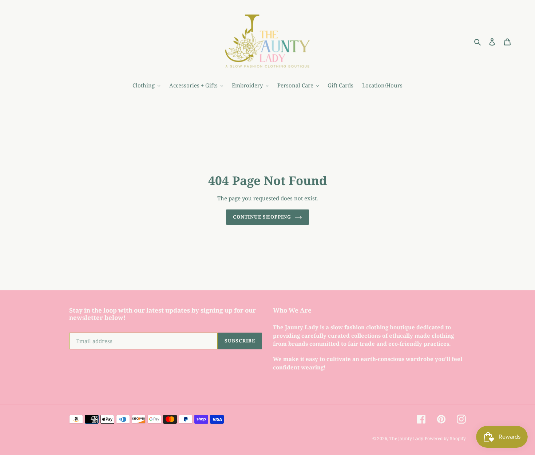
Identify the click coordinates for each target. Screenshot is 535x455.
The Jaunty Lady (406, 438)
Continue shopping (262, 216)
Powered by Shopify (445, 438)
